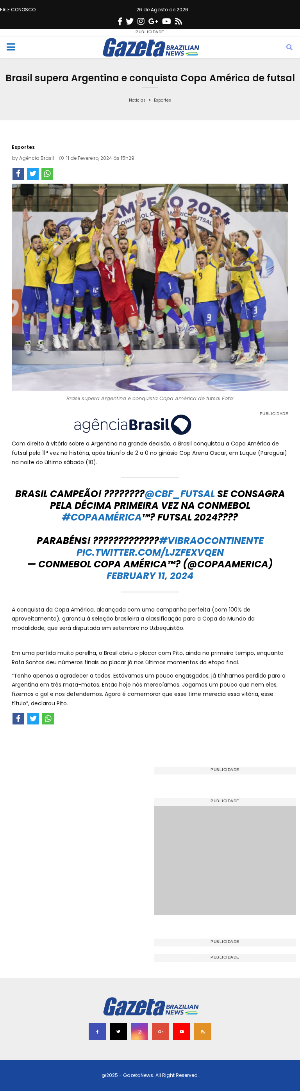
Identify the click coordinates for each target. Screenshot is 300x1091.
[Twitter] (130, 21)
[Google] (153, 21)
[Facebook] (120, 21)
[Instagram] (141, 21)
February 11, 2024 (150, 575)
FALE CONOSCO (18, 9)
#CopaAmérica (102, 517)
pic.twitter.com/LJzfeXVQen (150, 552)
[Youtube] (166, 21)
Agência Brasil (36, 158)
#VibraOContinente (211, 540)
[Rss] (178, 21)
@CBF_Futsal (180, 493)
